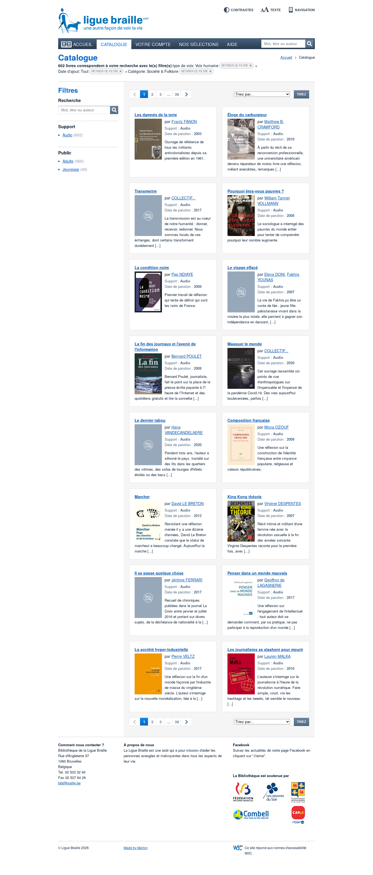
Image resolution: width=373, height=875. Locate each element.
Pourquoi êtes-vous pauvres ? (255, 191)
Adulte (68, 161)
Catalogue (114, 44)
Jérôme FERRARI (186, 580)
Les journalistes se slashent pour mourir (265, 649)
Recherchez (309, 44)
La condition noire (152, 267)
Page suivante (186, 94)
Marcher (142, 496)
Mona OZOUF (276, 427)
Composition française (248, 420)
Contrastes (242, 9)
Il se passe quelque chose (159, 573)
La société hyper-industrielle (161, 649)
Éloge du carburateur (247, 114)
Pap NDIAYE (182, 274)
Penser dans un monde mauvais (257, 573)
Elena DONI (274, 274)
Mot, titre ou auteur (114, 110)
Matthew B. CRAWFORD (270, 124)
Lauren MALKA (277, 656)
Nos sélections (199, 44)
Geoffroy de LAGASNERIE (271, 582)
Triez (301, 94)
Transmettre (146, 191)
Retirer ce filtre (234, 65)
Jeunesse (71, 169)
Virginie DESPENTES (282, 503)
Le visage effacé (242, 267)
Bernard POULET (186, 356)
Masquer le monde (244, 344)
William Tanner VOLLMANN (273, 200)
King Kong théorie (244, 496)
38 (177, 94)
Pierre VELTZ (183, 656)
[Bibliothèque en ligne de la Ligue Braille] (103, 21)
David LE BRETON (187, 503)
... (168, 94)
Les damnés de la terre (156, 114)
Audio (67, 135)
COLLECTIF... (183, 198)
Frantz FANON (184, 121)
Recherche (69, 100)
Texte (275, 9)
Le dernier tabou (150, 420)
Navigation (305, 9)
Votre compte (153, 44)
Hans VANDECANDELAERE (184, 429)
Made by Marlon (136, 847)
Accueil (83, 44)
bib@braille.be (69, 783)
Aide (232, 44)
